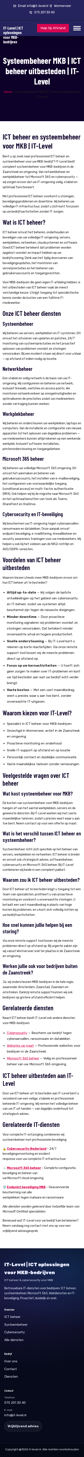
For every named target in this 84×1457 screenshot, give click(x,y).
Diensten (11, 1377)
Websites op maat (20, 1046)
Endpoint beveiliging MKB (26, 1187)
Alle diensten (13, 1340)
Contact (10, 1369)
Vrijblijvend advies (23, 1426)
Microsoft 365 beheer (23, 1058)
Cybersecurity (17, 1033)
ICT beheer (68, 1288)
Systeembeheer (16, 1325)
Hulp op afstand (52, 28)
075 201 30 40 (44, 12)
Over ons (10, 1361)
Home (8, 92)
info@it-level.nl (15, 1415)
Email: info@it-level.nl (32, 6)
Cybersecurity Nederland (26, 1149)
